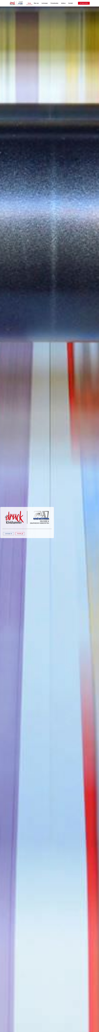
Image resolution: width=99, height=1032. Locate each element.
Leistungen (45, 3)
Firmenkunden (54, 3)
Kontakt (70, 3)
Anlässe (63, 3)
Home (29, 3)
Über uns (36, 3)
